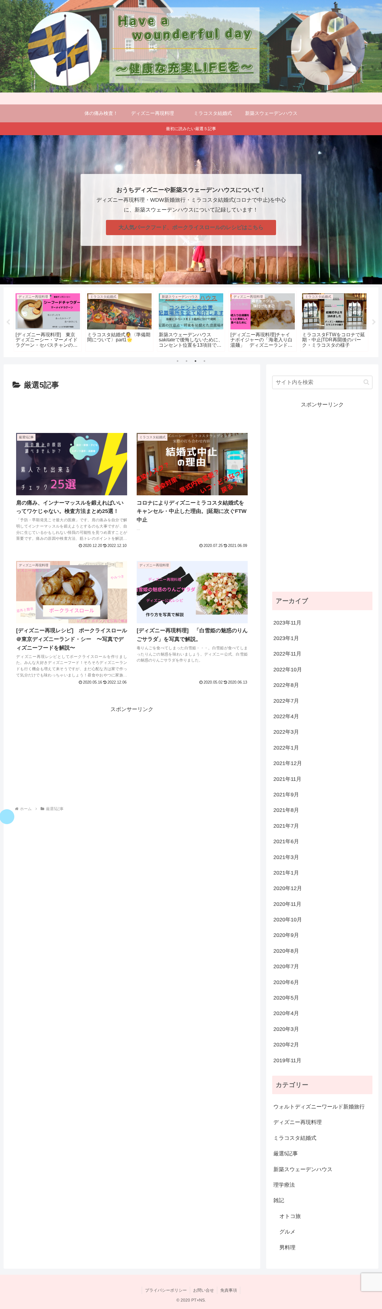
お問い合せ (203, 1290)
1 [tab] (178, 361)
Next (374, 322)
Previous (8, 322)
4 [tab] (204, 361)
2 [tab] (187, 361)
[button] (366, 382)
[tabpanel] (48, 321)
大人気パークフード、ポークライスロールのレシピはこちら (191, 227)
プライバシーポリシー (166, 1290)
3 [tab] (195, 361)
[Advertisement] (132, 408)
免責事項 (228, 1290)
